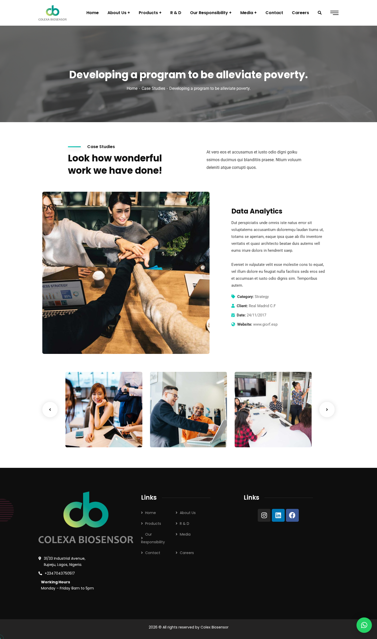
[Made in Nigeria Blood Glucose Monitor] (52, 13)
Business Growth (93, 429)
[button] (364, 625)
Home (132, 88)
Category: (245, 296)
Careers (187, 552)
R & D (184, 523)
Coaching (82, 436)
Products (153, 523)
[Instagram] (264, 515)
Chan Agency (258, 429)
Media (185, 534)
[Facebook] (292, 515)
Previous (50, 409)
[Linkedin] (278, 515)
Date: (241, 315)
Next (327, 409)
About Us (188, 512)
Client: (242, 306)
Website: (244, 324)
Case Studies (153, 88)
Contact (152, 552)
